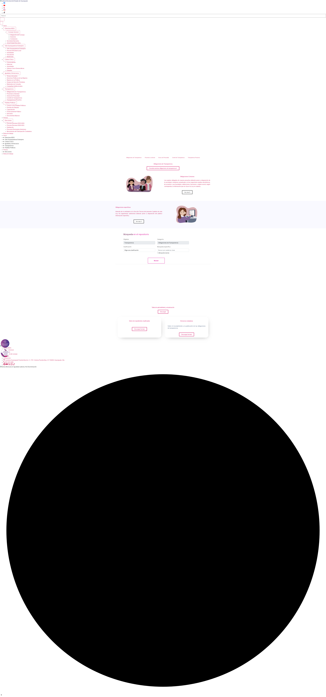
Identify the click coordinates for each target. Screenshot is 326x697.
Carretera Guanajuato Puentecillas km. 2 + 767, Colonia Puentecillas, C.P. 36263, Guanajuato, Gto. (35, 360)
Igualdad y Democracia (12, 73)
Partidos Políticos (10, 102)
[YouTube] (4, 6)
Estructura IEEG (10, 28)
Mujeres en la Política (13, 80)
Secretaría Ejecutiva (13, 41)
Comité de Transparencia (14, 98)
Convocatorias (11, 62)
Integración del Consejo (17, 35)
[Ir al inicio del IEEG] (14, 1)
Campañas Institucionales (14, 86)
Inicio (5, 25)
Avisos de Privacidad (13, 96)
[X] (4, 8)
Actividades (10, 52)
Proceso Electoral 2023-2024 (15, 123)
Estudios (9, 70)
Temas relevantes (12, 76)
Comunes (187, 176)
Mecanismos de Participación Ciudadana (19, 131)
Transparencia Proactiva (14, 100)
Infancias (9, 64)
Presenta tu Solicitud (13, 94)
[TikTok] (4, 13)
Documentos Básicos (13, 115)
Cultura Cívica (9, 59)
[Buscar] (2, 19)
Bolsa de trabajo (8, 133)
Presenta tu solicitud (150, 157)
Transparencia (9, 89)
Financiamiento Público (14, 111)
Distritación (10, 127)
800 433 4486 (9, 362)
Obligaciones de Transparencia (16, 91)
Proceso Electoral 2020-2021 (15, 125)
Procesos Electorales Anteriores (16, 129)
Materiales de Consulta (14, 84)
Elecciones (8, 120)
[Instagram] (4, 10)
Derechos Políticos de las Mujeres (17, 78)
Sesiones (13, 37)
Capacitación (11, 109)
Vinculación (10, 54)
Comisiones (13, 39)
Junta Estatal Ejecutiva (14, 43)
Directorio (10, 113)
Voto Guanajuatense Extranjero (14, 46)
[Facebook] (4, 3)
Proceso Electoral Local (14, 50)
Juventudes (10, 66)
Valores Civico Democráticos (15, 68)
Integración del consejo (10, 354)
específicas (123, 207)
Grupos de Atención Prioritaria (16, 82)
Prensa (5, 117)
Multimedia (10, 56)
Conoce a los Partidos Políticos (16, 105)
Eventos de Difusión (13, 107)
